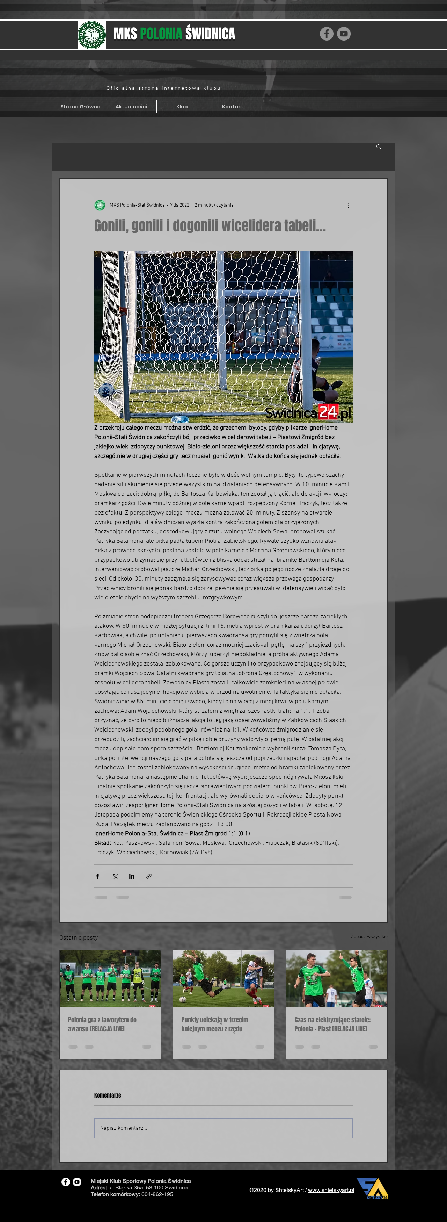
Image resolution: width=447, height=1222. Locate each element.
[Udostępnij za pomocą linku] (149, 876)
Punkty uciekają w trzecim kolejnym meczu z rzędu (215, 1024)
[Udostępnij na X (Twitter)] (114, 876)
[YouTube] (344, 34)
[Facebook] (327, 34)
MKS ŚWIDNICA (174, 33)
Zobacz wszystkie (369, 937)
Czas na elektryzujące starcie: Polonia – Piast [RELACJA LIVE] (333, 1024)
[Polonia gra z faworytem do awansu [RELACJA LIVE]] (110, 978)
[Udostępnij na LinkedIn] (132, 876)
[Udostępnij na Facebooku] (97, 876)
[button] (378, 146)
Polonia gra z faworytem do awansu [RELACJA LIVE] (102, 1024)
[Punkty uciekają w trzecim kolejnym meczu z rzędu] (223, 978)
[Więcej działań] (348, 205)
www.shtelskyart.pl (331, 1190)
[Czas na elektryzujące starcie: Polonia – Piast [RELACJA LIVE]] (336, 978)
